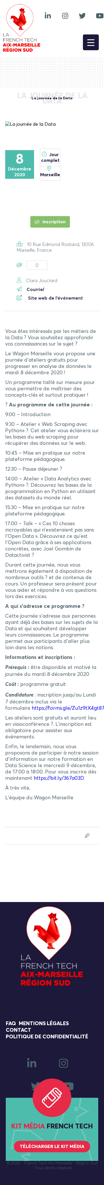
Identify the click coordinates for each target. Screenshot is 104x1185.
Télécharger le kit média (52, 1146)
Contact (18, 1030)
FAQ (11, 1023)
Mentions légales (44, 1023)
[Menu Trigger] (91, 42)
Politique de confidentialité (47, 1036)
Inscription (53, 222)
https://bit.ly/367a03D (59, 778)
